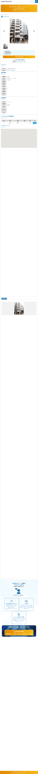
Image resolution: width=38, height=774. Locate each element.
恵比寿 (11, 70)
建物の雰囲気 (4, 298)
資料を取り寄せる (8, 53)
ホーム (2, 14)
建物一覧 (5, 14)
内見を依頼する (7, 51)
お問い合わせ (18, 56)
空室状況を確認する (8, 52)
